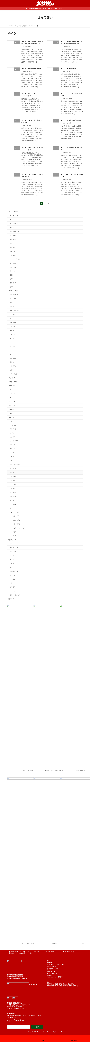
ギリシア (12, 449)
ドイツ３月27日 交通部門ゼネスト (72, 175)
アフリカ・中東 (13, 291)
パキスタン (13, 255)
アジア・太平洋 (13, 211)
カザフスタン (16, 520)
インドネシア (14, 223)
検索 (37, 1027)
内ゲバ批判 (26, 952)
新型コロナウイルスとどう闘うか (54, 770)
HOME (43, 1040)
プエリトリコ (14, 571)
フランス (12, 480)
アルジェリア (14, 295)
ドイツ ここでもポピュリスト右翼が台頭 (32, 175)
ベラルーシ (11, 409)
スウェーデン (14, 457)
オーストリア (14, 441)
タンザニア (13, 318)
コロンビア (11, 386)
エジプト (12, 346)
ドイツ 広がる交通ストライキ (32, 147)
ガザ (11, 350)
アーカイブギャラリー (80, 943)
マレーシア (13, 267)
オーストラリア (13, 374)
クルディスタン (13, 382)
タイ (11, 243)
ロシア (12, 508)
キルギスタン (16, 524)
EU (11, 421)
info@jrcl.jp (54, 971)
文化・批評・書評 (28, 770)
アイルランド (14, 425)
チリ (11, 567)
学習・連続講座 (80, 770)
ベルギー (12, 488)
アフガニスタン (14, 215)
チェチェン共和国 (15, 464)
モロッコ (12, 330)
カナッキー (13, 235)
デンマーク (11, 394)
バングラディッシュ (16, 259)
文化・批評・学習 (68, 952)
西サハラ (11, 599)
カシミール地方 (14, 231)
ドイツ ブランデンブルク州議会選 (71, 94)
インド (12, 219)
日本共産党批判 (13, 952)
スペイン (12, 461)
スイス (12, 453)
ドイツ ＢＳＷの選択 (68, 68)
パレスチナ (13, 326)
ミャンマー (13, 271)
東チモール (13, 283)
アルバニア (13, 429)
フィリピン (13, 263)
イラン (12, 303)
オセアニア (13, 227)
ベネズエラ (11, 405)
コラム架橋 (22, 953)
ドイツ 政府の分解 (28, 93)
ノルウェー (13, 476)
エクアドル (13, 551)
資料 (31, 953)
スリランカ (13, 239)
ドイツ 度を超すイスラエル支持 (71, 148)
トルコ (12, 362)
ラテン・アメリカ (15, 595)
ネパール (12, 251)
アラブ (10, 342)
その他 (10, 390)
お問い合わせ (74, 1040)
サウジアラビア (14, 310)
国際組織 (54, 943)
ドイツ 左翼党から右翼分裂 (71, 120)
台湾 (11, 279)
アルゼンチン (14, 547)
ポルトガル (13, 496)
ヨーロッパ (11, 417)
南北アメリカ (12, 540)
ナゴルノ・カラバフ (18, 528)
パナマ (10, 398)
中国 (11, 275)
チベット (12, 247)
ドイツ (12, 472)
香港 (11, 287)
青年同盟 (36, 952)
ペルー (10, 413)
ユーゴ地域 (13, 504)
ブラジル (12, 575)
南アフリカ (13, 338)
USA (11, 543)
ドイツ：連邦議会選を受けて (31, 68)
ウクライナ (16, 516)
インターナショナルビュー (28, 943)
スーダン (12, 314)
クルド (12, 306)
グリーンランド (13, 378)
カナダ (12, 555)
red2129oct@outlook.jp (14, 1019)
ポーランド (13, 492)
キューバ (12, 559)
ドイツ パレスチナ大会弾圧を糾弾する (32, 121)
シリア (12, 354)
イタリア (12, 437)
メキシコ (12, 591)
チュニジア (13, 358)
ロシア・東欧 (15, 512)
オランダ (12, 445)
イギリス (12, 433)
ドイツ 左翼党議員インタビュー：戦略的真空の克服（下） (32, 42)
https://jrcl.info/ (33, 984)
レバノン (12, 334)
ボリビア (12, 587)
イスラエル (13, 299)
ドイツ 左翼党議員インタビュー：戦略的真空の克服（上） (71, 42)
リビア (12, 370)
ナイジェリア (14, 322)
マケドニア (13, 500)
